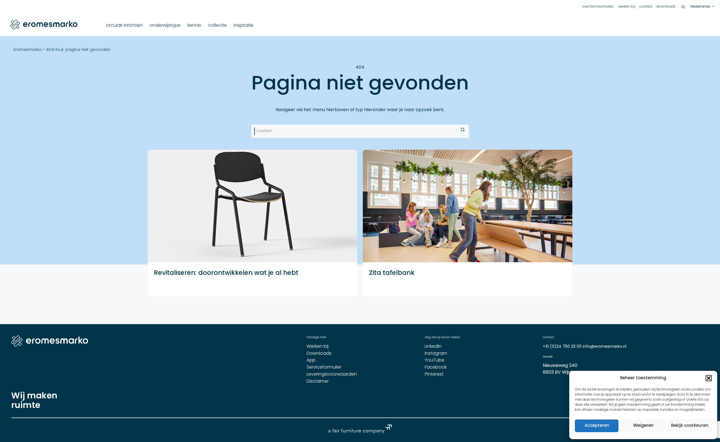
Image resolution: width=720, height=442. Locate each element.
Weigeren (643, 426)
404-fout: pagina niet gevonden (78, 50)
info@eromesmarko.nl (604, 347)
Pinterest (434, 374)
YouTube (434, 360)
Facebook (436, 367)
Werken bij (317, 346)
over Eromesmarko (598, 6)
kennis (194, 25)
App (311, 360)
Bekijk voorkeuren (689, 426)
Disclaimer (318, 381)
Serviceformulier (324, 367)
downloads (666, 6)
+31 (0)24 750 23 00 (563, 347)
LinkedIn (433, 346)
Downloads (319, 353)
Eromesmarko (28, 50)
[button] (709, 378)
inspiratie (243, 25)
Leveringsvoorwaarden (332, 374)
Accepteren (596, 426)
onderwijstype (165, 25)
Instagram (436, 353)
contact (645, 6)
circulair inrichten (124, 25)
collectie (217, 25)
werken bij (626, 6)
